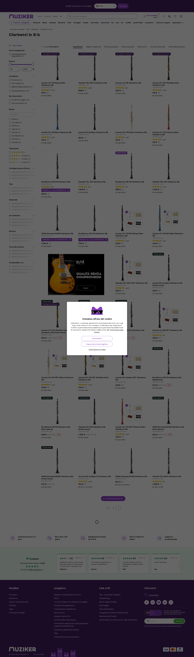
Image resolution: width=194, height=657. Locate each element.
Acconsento (97, 338)
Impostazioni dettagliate (97, 344)
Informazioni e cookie (97, 349)
